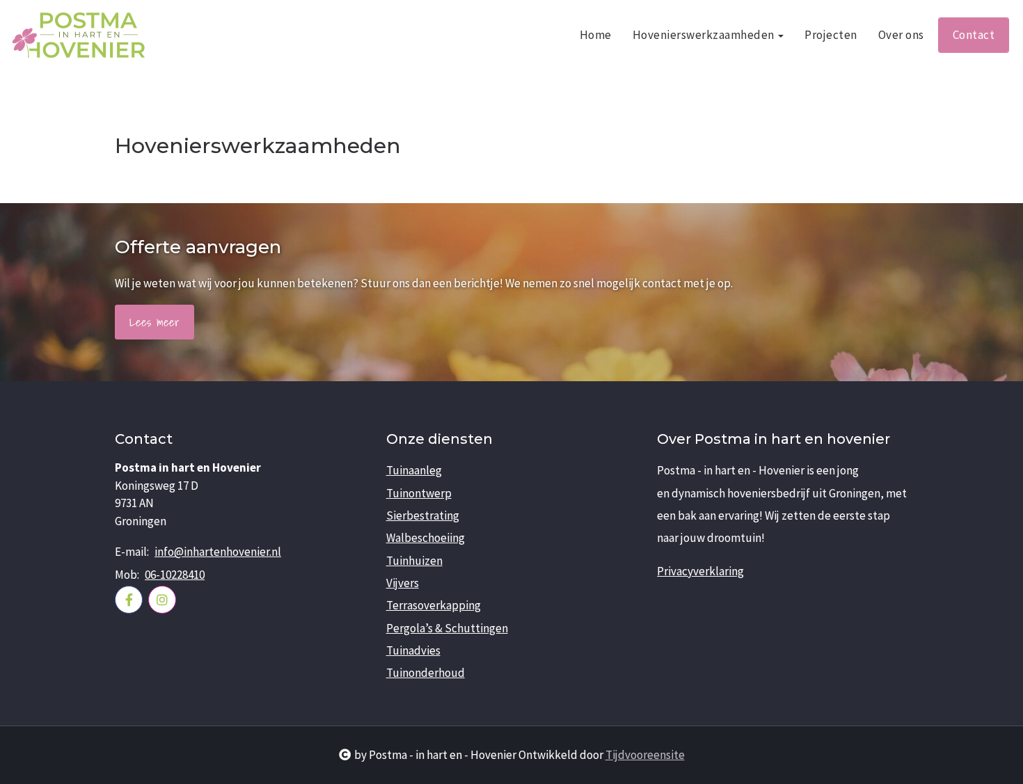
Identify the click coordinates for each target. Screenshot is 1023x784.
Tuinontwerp (419, 493)
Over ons (901, 34)
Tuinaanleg (414, 470)
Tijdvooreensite (645, 754)
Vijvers (402, 583)
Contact (974, 34)
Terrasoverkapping (433, 605)
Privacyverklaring (700, 571)
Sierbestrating (422, 515)
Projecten (830, 34)
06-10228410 (175, 575)
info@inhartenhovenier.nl (217, 552)
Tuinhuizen (414, 560)
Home (596, 34)
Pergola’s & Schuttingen (447, 628)
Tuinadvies (413, 650)
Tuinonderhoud (425, 672)
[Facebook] (129, 600)
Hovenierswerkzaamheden (705, 34)
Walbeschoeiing (425, 537)
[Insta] (162, 600)
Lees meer (154, 321)
